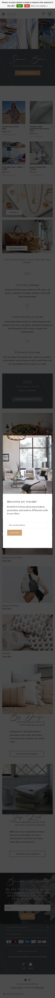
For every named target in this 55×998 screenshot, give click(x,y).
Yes (19, 6)
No (27, 6)
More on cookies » (39, 6)
